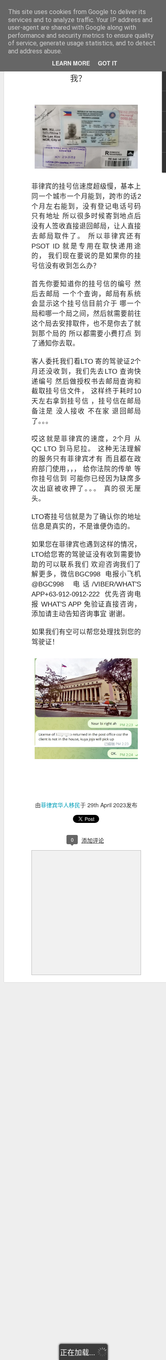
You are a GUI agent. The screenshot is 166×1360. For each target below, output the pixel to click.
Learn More (71, 63)
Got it (107, 63)
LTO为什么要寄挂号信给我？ (78, 72)
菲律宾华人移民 (60, 805)
